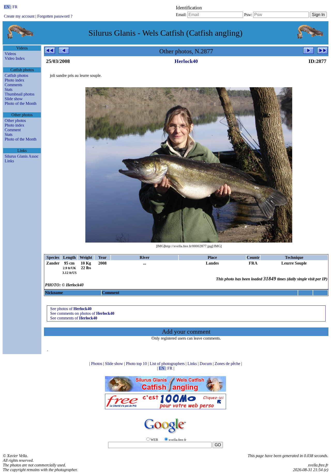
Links (9, 161)
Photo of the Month (20, 103)
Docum (206, 363)
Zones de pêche (228, 363)
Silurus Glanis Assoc (22, 156)
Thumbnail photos (19, 94)
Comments (13, 85)
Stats (8, 89)
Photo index (14, 80)
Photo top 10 (137, 363)
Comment (13, 130)
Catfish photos (16, 75)
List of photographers (168, 363)
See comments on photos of (82, 313)
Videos (10, 54)
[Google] (165, 434)
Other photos (15, 120)
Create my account (19, 16)
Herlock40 (186, 61)
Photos (97, 363)
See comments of (73, 318)
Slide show (14, 99)
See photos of (71, 308)
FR (15, 7)
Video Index (15, 58)
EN (7, 7)
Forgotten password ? (54, 16)
